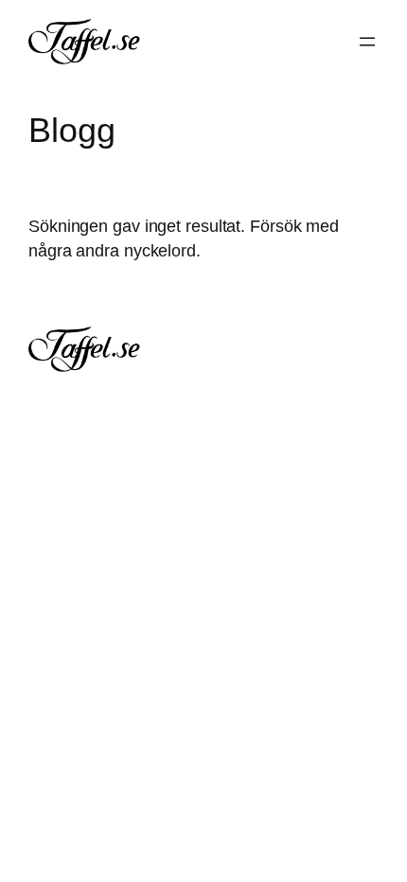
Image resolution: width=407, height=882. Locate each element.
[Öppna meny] (367, 41)
